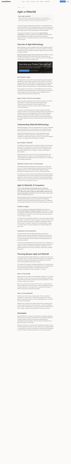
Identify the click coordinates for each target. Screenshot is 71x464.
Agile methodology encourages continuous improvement (29, 54)
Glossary (19, 7)
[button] (23, 1)
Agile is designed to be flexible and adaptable (31, 210)
